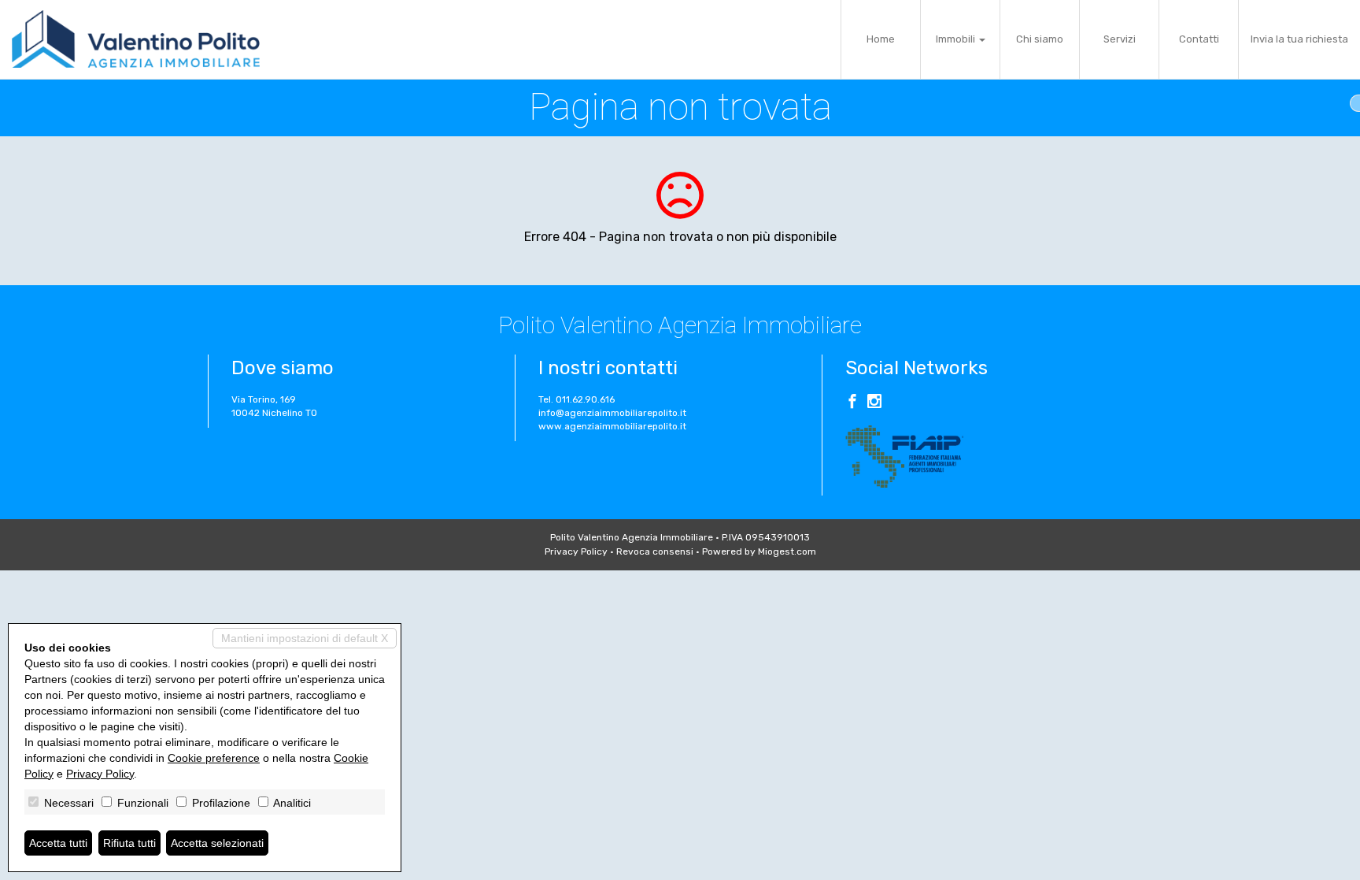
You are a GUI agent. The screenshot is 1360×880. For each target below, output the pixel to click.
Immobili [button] (957, 39)
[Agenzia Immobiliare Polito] (136, 39)
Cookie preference (214, 758)
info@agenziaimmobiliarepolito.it (612, 412)
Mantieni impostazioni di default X (304, 638)
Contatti (1199, 39)
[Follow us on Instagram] (874, 403)
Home (881, 39)
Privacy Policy (576, 551)
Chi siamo (1039, 39)
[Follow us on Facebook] (852, 403)
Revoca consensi (654, 551)
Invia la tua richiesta (1299, 39)
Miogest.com (787, 551)
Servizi (1119, 39)
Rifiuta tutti (129, 843)
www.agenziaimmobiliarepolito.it (612, 426)
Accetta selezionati (217, 843)
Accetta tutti (58, 843)
